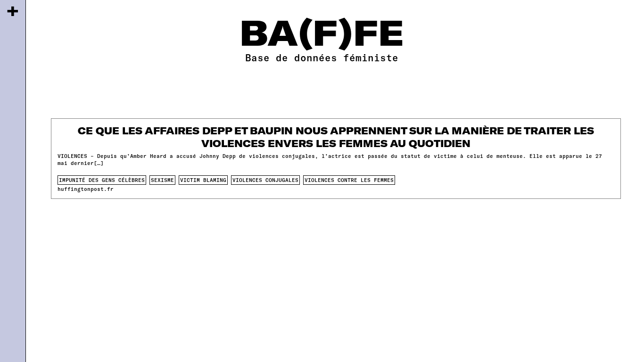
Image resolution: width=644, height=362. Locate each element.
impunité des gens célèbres (102, 180)
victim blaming (203, 180)
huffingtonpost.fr (86, 189)
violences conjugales (265, 180)
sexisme (162, 180)
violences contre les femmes (349, 180)
